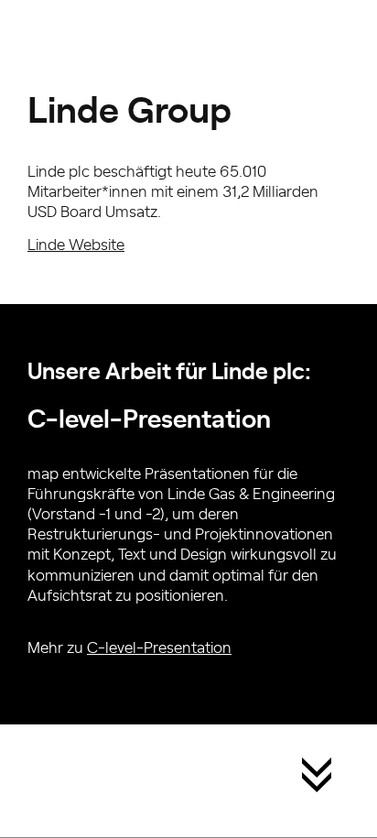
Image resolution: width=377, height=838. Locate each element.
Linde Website (75, 244)
